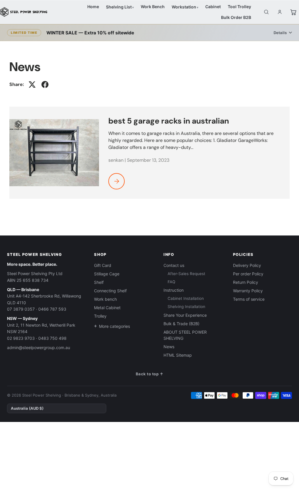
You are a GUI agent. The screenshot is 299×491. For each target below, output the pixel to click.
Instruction (174, 290)
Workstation (184, 6)
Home (93, 6)
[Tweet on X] (32, 84)
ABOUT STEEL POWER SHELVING (185, 335)
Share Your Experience (185, 315)
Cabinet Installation (186, 298)
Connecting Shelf (110, 290)
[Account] (280, 12)
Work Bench (153, 6)
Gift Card (102, 265)
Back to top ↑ (150, 374)
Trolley (100, 316)
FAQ (171, 281)
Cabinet (213, 6)
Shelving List (119, 6)
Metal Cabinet (107, 307)
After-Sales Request (186, 273)
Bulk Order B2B (236, 17)
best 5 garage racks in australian (168, 121)
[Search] (266, 12)
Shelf (99, 282)
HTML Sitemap (178, 355)
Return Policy (245, 282)
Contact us (174, 265)
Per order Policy (248, 273)
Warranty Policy (248, 290)
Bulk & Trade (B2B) (181, 323)
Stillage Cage (106, 273)
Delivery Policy (247, 265)
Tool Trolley (239, 6)
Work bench (105, 299)
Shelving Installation (186, 306)
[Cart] (293, 12)
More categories (114, 326)
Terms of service (249, 299)
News (169, 346)
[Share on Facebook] (45, 84)
